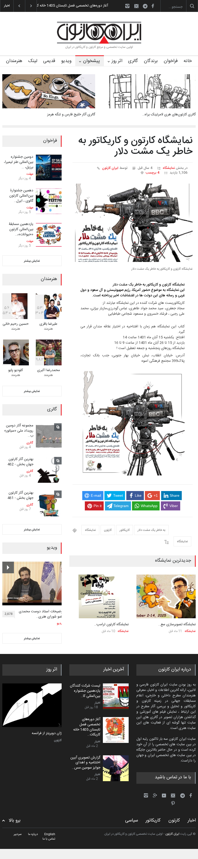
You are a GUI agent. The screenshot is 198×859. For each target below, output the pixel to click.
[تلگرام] (147, 7)
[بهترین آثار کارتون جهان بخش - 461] (49, 503)
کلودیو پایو (15, 370)
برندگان (151, 61)
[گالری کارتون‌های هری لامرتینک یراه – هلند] (149, 91)
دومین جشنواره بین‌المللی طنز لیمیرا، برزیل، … (18, 162)
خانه (188, 61)
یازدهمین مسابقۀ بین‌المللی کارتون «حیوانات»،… (21, 229)
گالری (133, 61)
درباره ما (33, 834)
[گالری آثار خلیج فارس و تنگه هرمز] (48, 91)
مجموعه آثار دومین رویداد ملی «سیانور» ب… (18, 431)
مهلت (30, 174)
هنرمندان (14, 61)
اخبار (97, 702)
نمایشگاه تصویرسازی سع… (177, 624)
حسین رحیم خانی (16, 324)
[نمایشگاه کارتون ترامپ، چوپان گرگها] (99, 596)
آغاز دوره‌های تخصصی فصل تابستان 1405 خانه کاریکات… (86, 727)
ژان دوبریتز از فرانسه (47, 733)
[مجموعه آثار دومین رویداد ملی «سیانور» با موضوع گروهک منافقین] (49, 436)
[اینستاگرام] (127, 6)
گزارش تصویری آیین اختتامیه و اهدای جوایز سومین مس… (85, 763)
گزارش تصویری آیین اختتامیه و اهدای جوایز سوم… (71, 6)
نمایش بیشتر (32, 260)
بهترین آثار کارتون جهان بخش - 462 (20, 462)
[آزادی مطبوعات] (32, 705)
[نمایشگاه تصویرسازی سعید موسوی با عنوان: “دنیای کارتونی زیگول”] (166, 596)
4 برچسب (152, 173)
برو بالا (15, 820)
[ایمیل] (136, 6)
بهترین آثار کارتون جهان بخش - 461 (20, 495)
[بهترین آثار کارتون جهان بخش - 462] (49, 470)
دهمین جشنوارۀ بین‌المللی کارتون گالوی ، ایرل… (21, 195)
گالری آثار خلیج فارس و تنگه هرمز (71, 114)
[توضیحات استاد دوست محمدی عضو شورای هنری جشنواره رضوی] (33, 583)
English (49, 834)
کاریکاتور (125, 530)
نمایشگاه (169, 168)
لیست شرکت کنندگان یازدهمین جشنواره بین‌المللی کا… (85, 691)
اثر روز (117, 61)
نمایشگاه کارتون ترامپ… (111, 624)
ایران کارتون (110, 168)
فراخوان (171, 61)
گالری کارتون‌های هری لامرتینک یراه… (169, 114)
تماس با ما (49, 838)
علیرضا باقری (48, 324)
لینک (32, 61)
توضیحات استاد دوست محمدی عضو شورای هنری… (41, 614)
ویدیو (66, 61)
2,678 (9, 614)
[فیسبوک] (152, 6)
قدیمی (49, 61)
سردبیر (18, 834)
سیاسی (131, 820)
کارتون (108, 530)
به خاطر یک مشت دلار (151, 530)
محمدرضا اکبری (48, 370)
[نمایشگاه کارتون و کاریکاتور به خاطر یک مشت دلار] (132, 223)
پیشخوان (91, 61)
